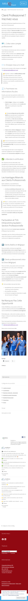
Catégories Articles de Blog (9, 525)
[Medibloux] (5, 438)
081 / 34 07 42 (5, 569)
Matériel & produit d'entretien (10, 395)
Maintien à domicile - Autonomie (10, 393)
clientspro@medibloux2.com (10, 70)
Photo (5, 471)
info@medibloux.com (7, 571)
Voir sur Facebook (5, 473)
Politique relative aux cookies (13, 595)
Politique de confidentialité (8, 583)
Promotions (6, 400)
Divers (4, 402)
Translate (12, 553)
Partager (4, 475)
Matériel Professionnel (8, 397)
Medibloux (7, 447)
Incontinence (6, 390)
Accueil (4, 9)
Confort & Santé (7, 388)
